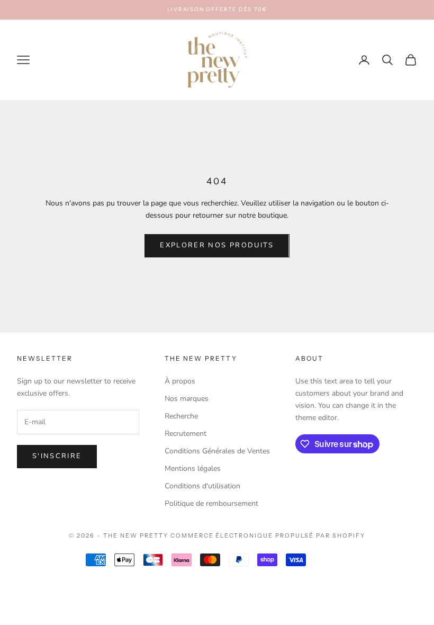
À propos (180, 381)
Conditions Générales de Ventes (217, 451)
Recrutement (185, 433)
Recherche (181, 416)
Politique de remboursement (211, 503)
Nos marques (187, 399)
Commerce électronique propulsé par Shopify (267, 535)
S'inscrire (57, 456)
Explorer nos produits (217, 245)
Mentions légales (193, 468)
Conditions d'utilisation (202, 486)
